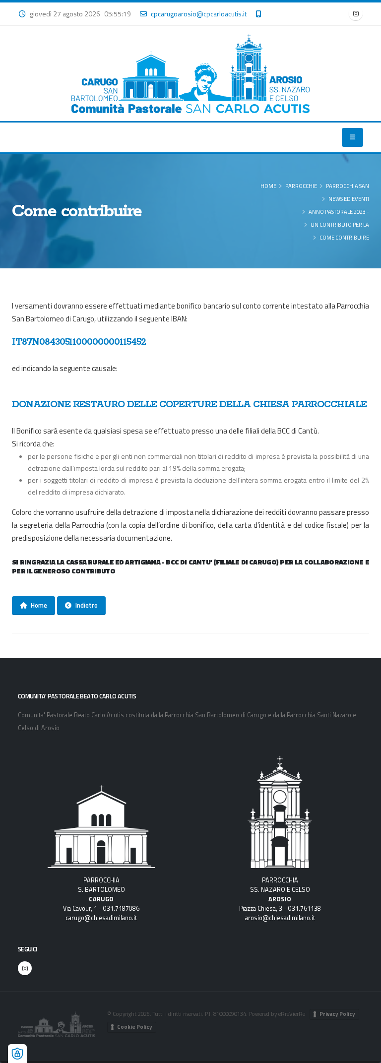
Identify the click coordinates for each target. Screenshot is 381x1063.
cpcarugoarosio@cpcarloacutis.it (199, 13)
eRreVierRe (291, 1013)
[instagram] (356, 13)
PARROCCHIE (301, 186)
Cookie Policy (134, 1027)
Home (268, 186)
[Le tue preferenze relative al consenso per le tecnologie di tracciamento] (17, 1053)
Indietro (86, 605)
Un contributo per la (340, 224)
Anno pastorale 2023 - (339, 211)
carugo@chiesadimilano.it (101, 918)
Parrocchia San (347, 186)
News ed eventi (348, 198)
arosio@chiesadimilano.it (280, 918)
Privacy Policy (337, 1014)
